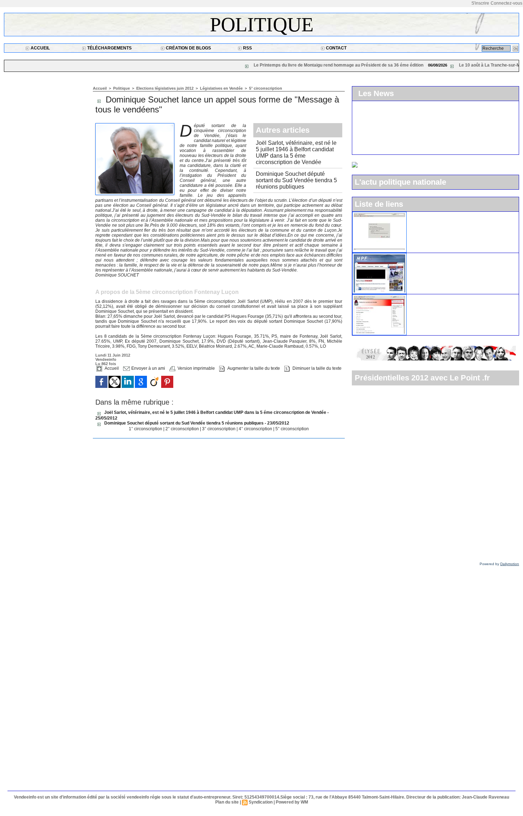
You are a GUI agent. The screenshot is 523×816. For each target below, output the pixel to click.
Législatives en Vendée (222, 88)
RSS (247, 48)
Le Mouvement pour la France (444, 256)
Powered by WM (292, 802)
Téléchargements (109, 48)
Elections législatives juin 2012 (165, 88)
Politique (261, 25)
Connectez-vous (506, 3)
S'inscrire (480, 3)
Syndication (261, 802)
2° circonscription (182, 428)
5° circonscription (265, 88)
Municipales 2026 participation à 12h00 (408, 145)
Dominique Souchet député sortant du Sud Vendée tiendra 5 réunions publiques (296, 180)
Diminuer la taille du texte (316, 368)
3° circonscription (219, 428)
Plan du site (227, 802)
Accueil (40, 48)
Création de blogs (188, 48)
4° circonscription (256, 428)
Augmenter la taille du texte (253, 368)
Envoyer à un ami (147, 368)
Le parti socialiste (429, 297)
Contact (336, 48)
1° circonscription (146, 428)
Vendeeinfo (105, 359)
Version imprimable (195, 368)
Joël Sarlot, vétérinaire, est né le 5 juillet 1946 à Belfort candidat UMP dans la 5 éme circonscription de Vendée (296, 152)
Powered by (499, 564)
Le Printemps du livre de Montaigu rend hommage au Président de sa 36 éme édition (269, 65)
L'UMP (417, 214)
